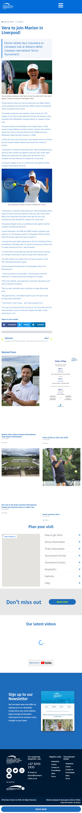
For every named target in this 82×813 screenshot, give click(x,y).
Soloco (78, 802)
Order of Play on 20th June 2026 (55, 437)
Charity (53, 764)
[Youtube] (9, 776)
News (53, 773)
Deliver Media (75, 800)
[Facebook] (9, 770)
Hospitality (55, 761)
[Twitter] (15, 770)
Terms (53, 776)
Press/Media (55, 770)
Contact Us (55, 767)
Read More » (5, 442)
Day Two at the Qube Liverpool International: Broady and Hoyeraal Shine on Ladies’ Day (19, 505)
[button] (9, 324)
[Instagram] (22, 770)
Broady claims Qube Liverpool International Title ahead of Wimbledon (19, 435)
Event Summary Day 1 (51, 514)
